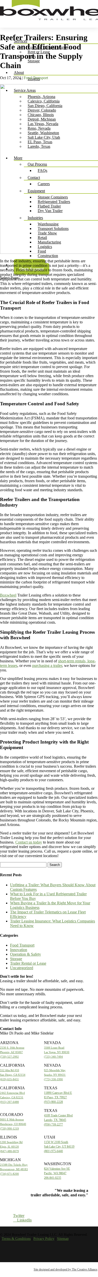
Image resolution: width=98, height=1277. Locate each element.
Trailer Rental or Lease (28, 963)
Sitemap (63, 1239)
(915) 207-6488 (9, 1101)
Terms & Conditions (16, 1239)
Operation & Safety (25, 954)
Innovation (18, 950)
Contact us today (28, 842)
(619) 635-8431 (9, 1079)
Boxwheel (8, 595)
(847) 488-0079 (9, 1151)
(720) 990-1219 (9, 1128)
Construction (48, 256)
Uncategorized (21, 968)
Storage (34, 61)
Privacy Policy (43, 1239)
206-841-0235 (52, 1178)
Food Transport (36, 78)
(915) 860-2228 (53, 1102)
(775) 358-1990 (53, 1079)
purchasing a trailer (47, 665)
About (19, 72)
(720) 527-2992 (9, 1056)
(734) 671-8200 (9, 1173)
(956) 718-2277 (53, 1124)
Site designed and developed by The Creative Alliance (65, 1269)
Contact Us (70, 1203)
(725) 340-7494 (53, 1056)
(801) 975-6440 (53, 1151)
